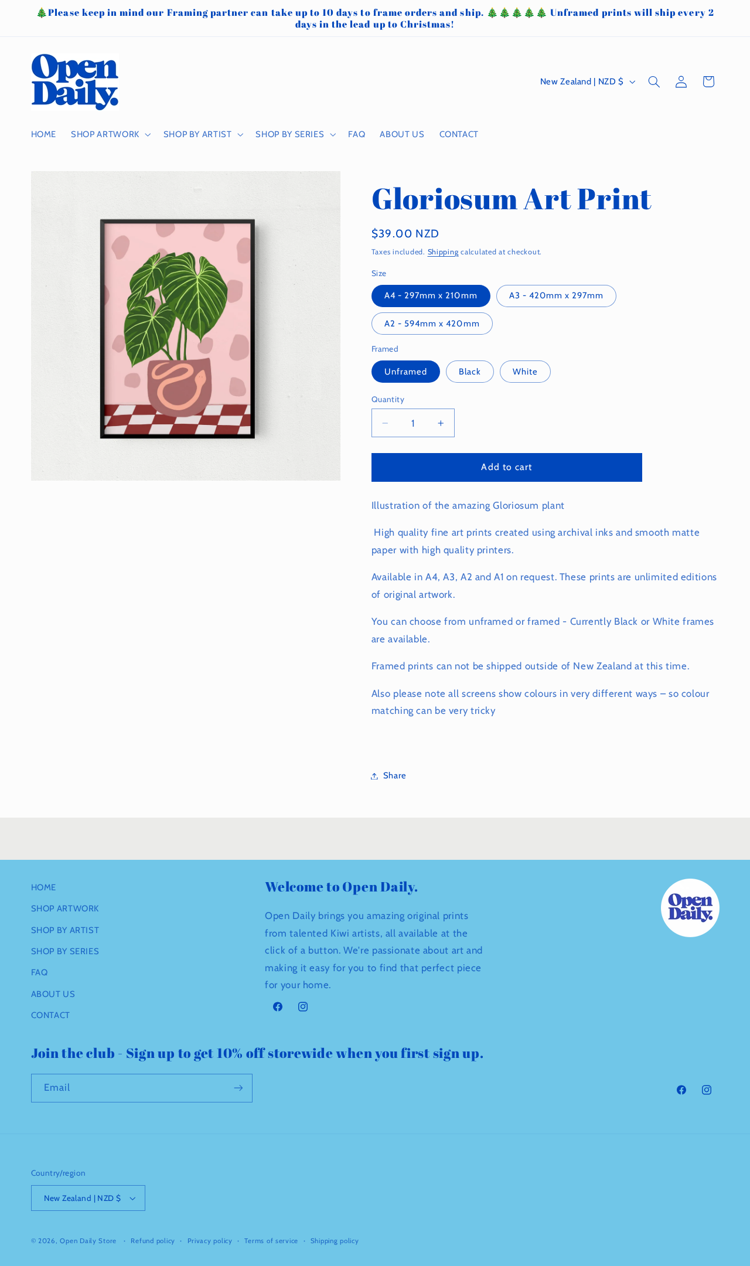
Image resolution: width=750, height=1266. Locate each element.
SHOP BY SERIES (65, 951)
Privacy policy (210, 1241)
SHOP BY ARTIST (65, 930)
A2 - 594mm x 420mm (432, 323)
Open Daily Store (88, 1241)
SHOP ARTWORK (65, 908)
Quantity (387, 399)
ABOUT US (53, 994)
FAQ (39, 972)
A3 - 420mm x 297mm (556, 296)
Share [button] (395, 775)
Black (470, 371)
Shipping (443, 251)
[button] (110, 134)
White (525, 371)
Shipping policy (335, 1241)
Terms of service (271, 1241)
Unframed (405, 371)
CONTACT (50, 1015)
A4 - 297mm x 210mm (431, 296)
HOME (44, 887)
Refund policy (153, 1241)
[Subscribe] (237, 1088)
